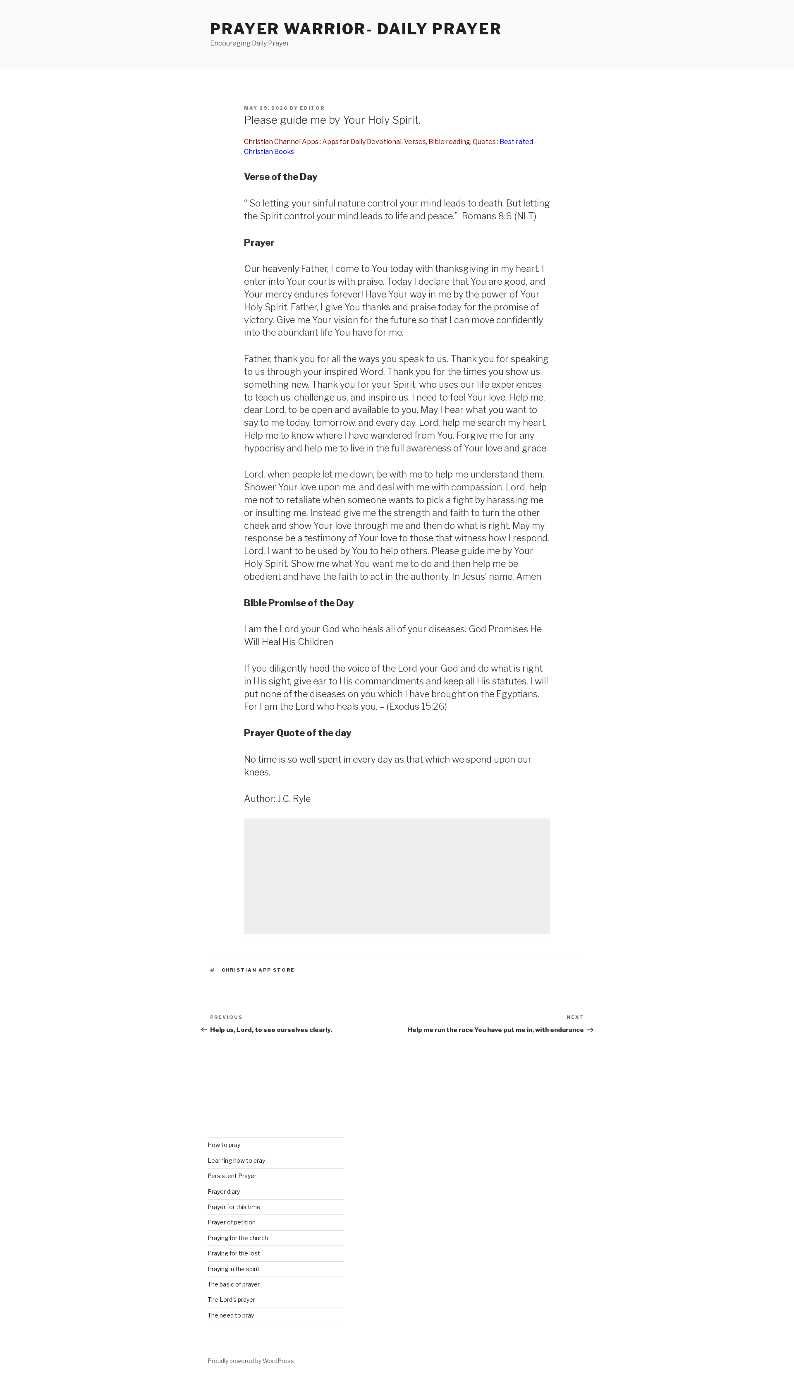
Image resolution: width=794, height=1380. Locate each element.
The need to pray (231, 1315)
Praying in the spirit (234, 1268)
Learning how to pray (236, 1160)
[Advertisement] (397, 876)
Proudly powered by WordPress (251, 1360)
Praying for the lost (234, 1253)
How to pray (224, 1144)
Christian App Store (258, 970)
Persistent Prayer (232, 1175)
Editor (312, 108)
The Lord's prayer (231, 1299)
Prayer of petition (232, 1222)
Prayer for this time (234, 1206)
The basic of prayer (234, 1284)
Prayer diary (224, 1191)
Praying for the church (238, 1237)
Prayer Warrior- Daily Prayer (356, 29)
